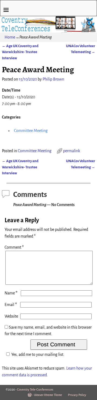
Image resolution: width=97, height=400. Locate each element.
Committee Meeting (31, 130)
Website (11, 316)
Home (10, 37)
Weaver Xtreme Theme (48, 395)
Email (11, 304)
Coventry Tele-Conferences (35, 389)
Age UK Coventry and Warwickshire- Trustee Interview (20, 52)
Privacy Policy (77, 395)
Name (11, 293)
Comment (14, 247)
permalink (71, 151)
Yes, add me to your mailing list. (37, 354)
